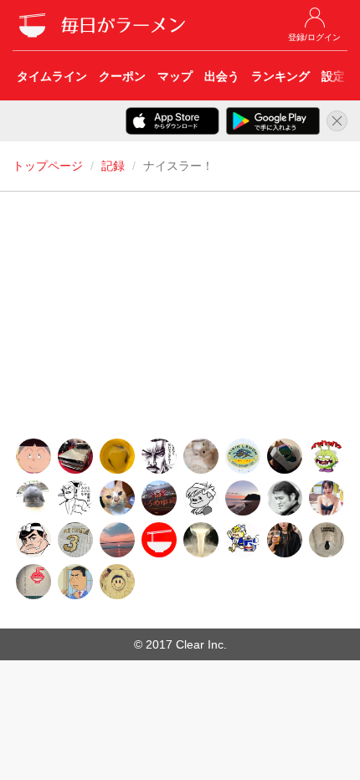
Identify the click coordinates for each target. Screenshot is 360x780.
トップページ (48, 165)
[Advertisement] (180, 320)
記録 (113, 165)
